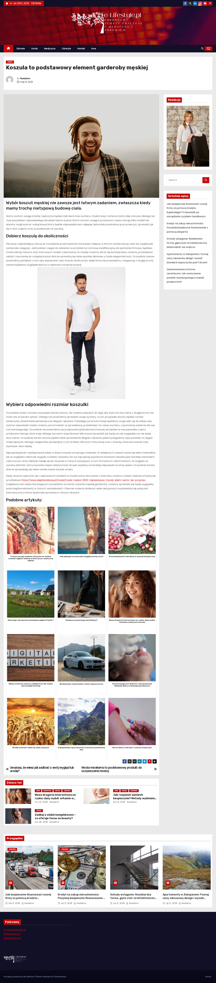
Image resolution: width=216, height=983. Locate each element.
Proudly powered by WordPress (19, 976)
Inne (93, 48)
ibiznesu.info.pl (12, 934)
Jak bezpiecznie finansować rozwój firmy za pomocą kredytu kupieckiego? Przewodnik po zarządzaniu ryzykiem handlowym (28, 900)
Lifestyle (66, 48)
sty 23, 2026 (41, 802)
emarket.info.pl (12, 938)
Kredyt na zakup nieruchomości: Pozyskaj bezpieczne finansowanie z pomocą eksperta (187, 228)
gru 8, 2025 (119, 802)
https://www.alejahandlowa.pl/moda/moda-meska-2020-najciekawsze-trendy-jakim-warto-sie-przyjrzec (83, 480)
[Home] (8, 48)
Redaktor (25, 78)
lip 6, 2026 (119, 903)
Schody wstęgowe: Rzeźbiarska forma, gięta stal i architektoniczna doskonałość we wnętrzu (187, 243)
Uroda (34, 48)
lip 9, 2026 (67, 903)
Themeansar (60, 976)
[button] (202, 48)
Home (208, 976)
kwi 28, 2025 (41, 821)
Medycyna (50, 48)
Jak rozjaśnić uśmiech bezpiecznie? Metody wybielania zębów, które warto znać (134, 798)
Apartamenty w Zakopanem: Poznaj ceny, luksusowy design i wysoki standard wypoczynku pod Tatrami (187, 258)
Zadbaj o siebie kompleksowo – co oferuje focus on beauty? (55, 816)
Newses (47, 976)
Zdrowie (20, 48)
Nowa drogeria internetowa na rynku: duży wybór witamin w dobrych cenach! (55, 798)
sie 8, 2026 (15, 903)
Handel (81, 48)
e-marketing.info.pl (15, 930)
